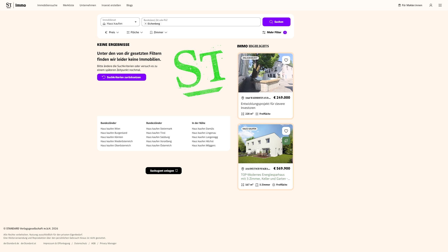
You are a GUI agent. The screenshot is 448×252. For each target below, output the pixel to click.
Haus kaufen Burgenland (114, 132)
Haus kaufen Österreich (159, 145)
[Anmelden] (431, 5)
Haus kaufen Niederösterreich (117, 141)
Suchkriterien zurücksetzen (124, 77)
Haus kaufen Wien (110, 128)
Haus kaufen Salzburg (158, 137)
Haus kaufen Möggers (203, 145)
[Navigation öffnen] (440, 5)
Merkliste (68, 5)
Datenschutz (80, 243)
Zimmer (158, 32)
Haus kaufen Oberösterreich (116, 145)
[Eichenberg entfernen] (145, 23)
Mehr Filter (276, 32)
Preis (112, 32)
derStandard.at (28, 243)
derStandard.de (11, 243)
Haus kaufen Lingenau (204, 132)
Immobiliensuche (47, 5)
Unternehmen (88, 5)
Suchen (278, 21)
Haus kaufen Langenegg (205, 137)
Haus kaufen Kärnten (112, 137)
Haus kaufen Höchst (203, 141)
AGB (93, 243)
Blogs (130, 5)
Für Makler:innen (412, 5)
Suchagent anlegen (162, 170)
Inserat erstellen (111, 5)
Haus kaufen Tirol (155, 132)
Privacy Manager (108, 243)
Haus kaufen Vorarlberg (159, 141)
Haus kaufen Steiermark (159, 128)
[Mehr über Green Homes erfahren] (286, 141)
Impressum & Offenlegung (56, 243)
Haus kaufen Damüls (203, 128)
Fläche (135, 32)
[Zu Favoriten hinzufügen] (286, 60)
